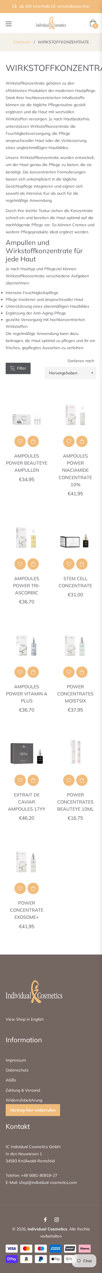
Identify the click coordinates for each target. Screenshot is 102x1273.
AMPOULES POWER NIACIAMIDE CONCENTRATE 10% (75, 470)
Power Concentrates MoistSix (75, 694)
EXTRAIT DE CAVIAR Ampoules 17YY (26, 802)
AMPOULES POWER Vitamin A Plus (26, 694)
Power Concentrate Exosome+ (26, 910)
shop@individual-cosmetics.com (47, 1182)
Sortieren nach (80, 360)
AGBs (11, 1080)
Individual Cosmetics (47, 1229)
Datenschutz (17, 1070)
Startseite (22, 42)
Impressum (16, 1060)
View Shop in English (25, 1019)
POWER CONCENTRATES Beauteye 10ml (75, 802)
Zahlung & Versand (23, 1090)
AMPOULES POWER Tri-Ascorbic (26, 585)
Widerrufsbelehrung (24, 1100)
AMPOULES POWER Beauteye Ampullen (26, 463)
